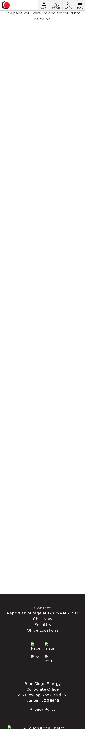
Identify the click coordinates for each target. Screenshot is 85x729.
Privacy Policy (43, 709)
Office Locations (42, 630)
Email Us (42, 624)
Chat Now (42, 619)
